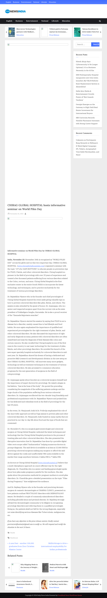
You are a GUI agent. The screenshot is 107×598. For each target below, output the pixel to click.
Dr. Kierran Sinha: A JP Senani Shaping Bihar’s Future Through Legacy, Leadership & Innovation (59, 583)
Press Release (22, 35)
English (8, 2)
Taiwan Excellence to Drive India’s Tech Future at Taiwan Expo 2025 (59, 30)
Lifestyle (44, 2)
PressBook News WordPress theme (70, 595)
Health (12, 533)
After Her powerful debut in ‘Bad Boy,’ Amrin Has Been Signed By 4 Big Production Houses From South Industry (26, 583)
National (36, 2)
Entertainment (26, 2)
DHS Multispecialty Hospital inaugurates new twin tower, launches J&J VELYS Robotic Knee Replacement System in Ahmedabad (87, 81)
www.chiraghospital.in (47, 463)
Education (52, 2)
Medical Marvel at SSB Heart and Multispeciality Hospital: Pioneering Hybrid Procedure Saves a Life (58, 566)
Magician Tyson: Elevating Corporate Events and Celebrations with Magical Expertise (92, 30)
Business (16, 2)
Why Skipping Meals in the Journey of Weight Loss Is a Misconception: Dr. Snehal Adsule (28, 566)
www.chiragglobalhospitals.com (31, 266)
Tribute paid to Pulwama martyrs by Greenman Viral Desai (26, 30)
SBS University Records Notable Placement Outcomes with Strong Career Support (87, 121)
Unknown (79, 140)
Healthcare (14, 538)
